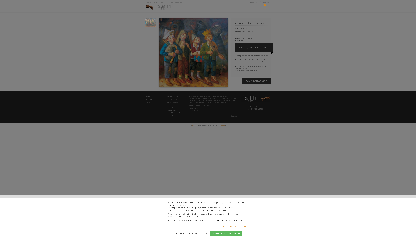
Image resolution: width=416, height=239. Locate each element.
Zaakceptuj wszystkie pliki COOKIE (227, 233)
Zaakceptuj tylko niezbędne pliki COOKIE (193, 233)
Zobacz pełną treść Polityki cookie (234, 226)
